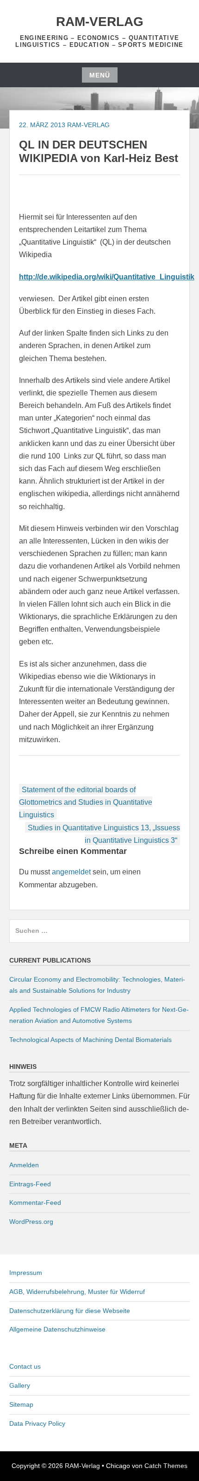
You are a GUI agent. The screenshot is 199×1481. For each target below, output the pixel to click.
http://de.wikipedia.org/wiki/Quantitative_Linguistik (106, 277)
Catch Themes (165, 1465)
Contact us (25, 1366)
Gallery (19, 1385)
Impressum (25, 1272)
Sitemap (21, 1404)
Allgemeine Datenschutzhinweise (57, 1329)
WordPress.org (31, 1221)
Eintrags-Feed (30, 1184)
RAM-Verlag (99, 21)
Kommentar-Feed (35, 1202)
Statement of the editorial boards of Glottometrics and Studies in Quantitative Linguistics (85, 802)
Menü (99, 75)
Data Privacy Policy (37, 1423)
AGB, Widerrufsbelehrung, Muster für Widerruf (77, 1291)
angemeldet (71, 872)
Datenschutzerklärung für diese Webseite (69, 1310)
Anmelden (24, 1165)
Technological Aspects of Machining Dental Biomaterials (90, 1039)
